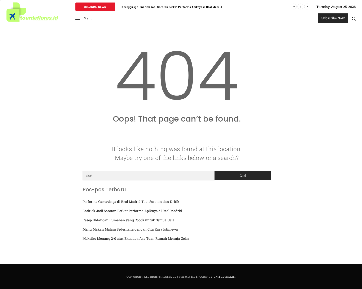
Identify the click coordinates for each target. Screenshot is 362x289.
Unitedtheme (224, 276)
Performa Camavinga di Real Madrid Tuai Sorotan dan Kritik (131, 201)
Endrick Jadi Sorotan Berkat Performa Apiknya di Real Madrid (181, 7)
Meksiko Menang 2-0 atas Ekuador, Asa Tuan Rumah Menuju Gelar (136, 238)
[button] (83, 18)
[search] (354, 18)
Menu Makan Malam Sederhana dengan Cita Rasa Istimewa (130, 229)
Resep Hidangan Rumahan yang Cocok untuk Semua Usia (129, 220)
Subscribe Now (333, 18)
